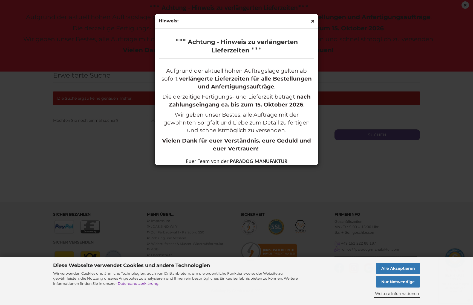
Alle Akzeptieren (398, 268)
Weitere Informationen (397, 293)
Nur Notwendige (398, 281)
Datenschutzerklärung (138, 283)
